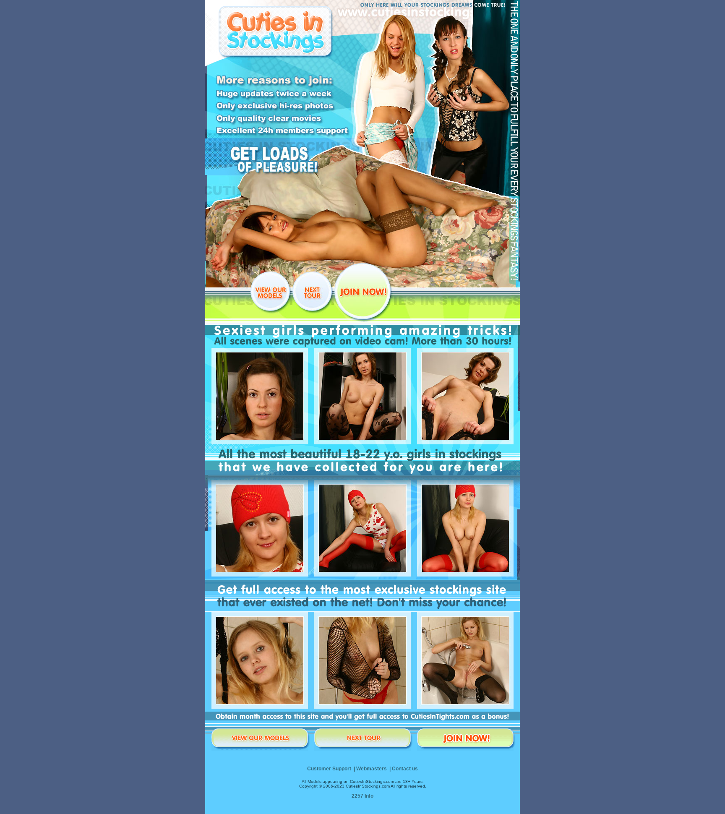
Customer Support (329, 769)
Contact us (405, 769)
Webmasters (371, 769)
